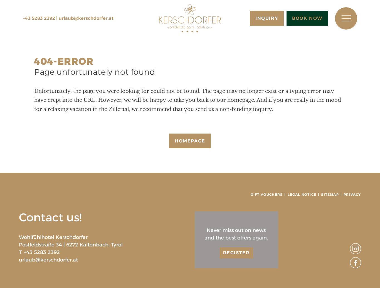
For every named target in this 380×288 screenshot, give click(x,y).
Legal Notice (302, 194)
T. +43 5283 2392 (39, 252)
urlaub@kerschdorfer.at (86, 18)
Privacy (352, 194)
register (236, 252)
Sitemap (330, 194)
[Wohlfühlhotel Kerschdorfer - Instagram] (355, 252)
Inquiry (266, 18)
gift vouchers (267, 194)
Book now (307, 18)
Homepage (190, 141)
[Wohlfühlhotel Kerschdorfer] (190, 18)
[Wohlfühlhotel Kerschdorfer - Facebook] (355, 266)
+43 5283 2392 (39, 18)
